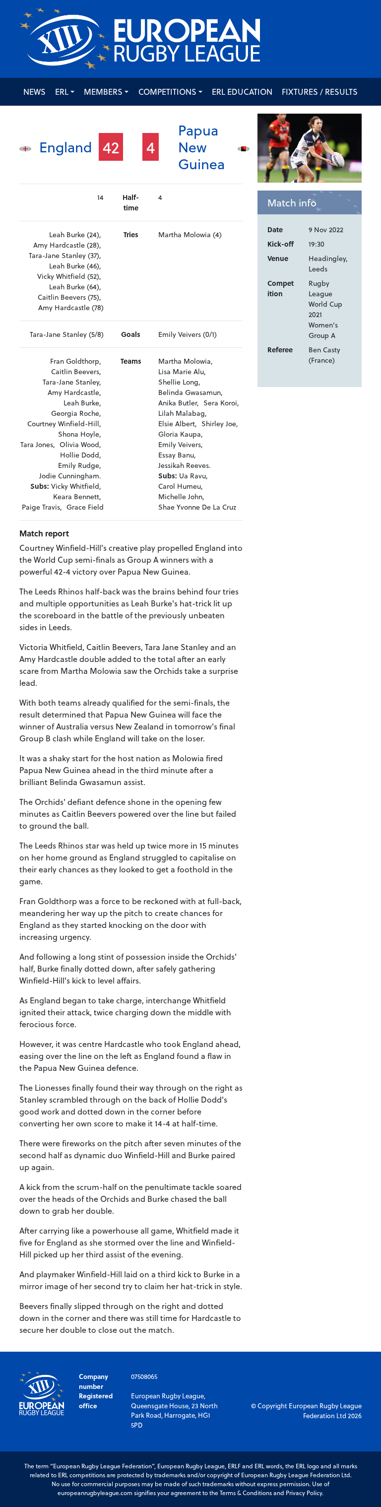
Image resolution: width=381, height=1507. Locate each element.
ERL (61, 91)
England (65, 146)
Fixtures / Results (320, 91)
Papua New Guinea (201, 146)
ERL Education (242, 91)
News (34, 91)
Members (103, 91)
